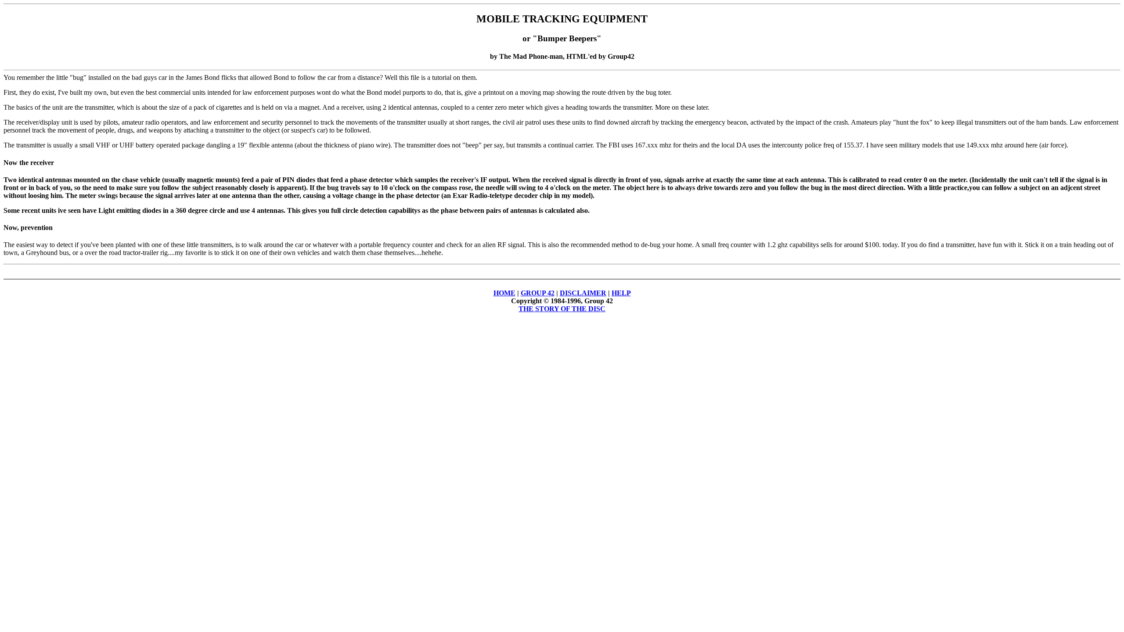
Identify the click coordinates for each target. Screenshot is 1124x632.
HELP (621, 293)
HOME (504, 293)
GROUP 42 (538, 293)
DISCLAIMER (583, 293)
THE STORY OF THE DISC (562, 308)
